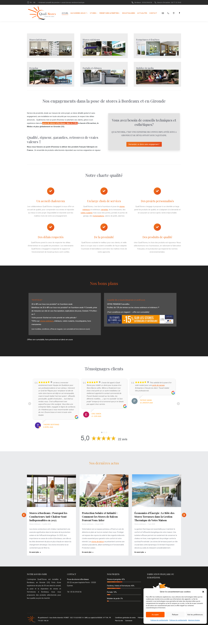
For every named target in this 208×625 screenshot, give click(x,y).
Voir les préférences (195, 615)
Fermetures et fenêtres (147, 39)
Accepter (155, 615)
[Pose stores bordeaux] (50, 48)
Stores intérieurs (37, 39)
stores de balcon (97, 542)
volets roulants (86, 213)
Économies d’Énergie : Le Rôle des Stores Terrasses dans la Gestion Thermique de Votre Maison (154, 516)
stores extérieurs (47, 321)
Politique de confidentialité (159, 620)
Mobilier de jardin (145, 68)
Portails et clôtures (92, 68)
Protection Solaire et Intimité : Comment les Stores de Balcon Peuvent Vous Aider (100, 516)
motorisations (98, 216)
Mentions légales (194, 620)
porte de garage (158, 385)
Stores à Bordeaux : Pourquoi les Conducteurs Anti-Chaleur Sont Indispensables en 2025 (48, 516)
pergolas (104, 210)
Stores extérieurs (91, 39)
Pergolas (33, 68)
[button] (203, 592)
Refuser (175, 615)
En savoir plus (34, 552)
